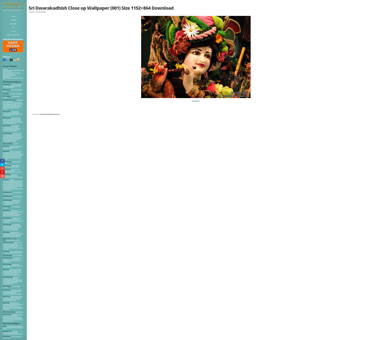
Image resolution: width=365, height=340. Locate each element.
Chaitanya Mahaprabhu (6, 69)
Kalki (9, 73)
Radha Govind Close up (16, 253)
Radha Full (16, 182)
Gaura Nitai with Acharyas (10, 129)
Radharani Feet (13, 123)
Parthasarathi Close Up (9, 152)
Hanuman (7, 102)
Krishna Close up (11, 259)
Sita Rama (16, 188)
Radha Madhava (15, 265)
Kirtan (11, 73)
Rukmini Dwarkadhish (9, 202)
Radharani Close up (11, 141)
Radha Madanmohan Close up (12, 307)
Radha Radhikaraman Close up (10, 283)
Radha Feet (16, 242)
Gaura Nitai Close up (14, 155)
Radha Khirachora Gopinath (10, 299)
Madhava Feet (7, 211)
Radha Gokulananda (9, 327)
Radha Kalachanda (11, 147)
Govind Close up (13, 251)
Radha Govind (7, 253)
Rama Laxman (10, 188)
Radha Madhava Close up (13, 166)
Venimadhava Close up (9, 87)
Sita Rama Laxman (9, 157)
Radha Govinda (15, 114)
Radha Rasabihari (11, 186)
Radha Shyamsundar (15, 319)
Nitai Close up (20, 93)
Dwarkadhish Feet (8, 201)
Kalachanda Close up (14, 146)
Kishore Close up (11, 127)
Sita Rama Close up (13, 106)
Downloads (41, 12)
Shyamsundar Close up (9, 175)
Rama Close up (10, 104)
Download (196, 101)
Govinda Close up (11, 112)
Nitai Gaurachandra (16, 137)
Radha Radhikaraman (9, 282)
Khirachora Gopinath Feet (10, 297)
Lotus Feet (9, 74)
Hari (12, 336)
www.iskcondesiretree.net (50, 114)
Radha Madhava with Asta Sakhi (12, 215)
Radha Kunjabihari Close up (14, 274)
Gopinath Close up (8, 136)
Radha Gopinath (7, 77)
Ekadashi (19, 70)
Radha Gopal (13, 89)
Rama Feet (16, 104)
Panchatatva (10, 197)
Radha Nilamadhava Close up (15, 172)
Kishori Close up (8, 128)
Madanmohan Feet (8, 304)
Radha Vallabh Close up (11, 220)
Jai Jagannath (7, 72)
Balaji (11, 269)
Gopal (14, 134)
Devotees (15, 70)
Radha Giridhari (19, 312)
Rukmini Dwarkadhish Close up (11, 203)
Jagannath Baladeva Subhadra (11, 207)
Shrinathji (9, 75)
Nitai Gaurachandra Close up (13, 138)
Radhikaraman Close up (9, 279)
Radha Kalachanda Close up (10, 148)
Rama (6, 76)
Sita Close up (17, 183)
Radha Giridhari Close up (13, 229)
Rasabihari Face (10, 183)
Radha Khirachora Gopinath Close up (11, 299)
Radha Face (11, 182)
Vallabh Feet (7, 222)
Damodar (11, 70)
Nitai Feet (9, 137)
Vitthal (12, 78)
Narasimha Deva (14, 211)
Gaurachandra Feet (8, 134)
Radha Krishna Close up (10, 122)
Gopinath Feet (16, 136)
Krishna (15, 73)
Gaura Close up (12, 93)
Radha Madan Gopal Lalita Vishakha (12, 236)
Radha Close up (15, 84)
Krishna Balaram (8, 281)
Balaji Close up (15, 269)
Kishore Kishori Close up (11, 130)
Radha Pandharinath (17, 255)
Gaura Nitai (15, 143)
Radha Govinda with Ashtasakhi (14, 294)
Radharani (16, 78)
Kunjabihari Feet (8, 272)
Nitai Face (6, 182)
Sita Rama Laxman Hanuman (11, 108)
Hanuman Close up (14, 102)
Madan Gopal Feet (8, 233)
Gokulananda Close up (12, 326)
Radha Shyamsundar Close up (16, 177)
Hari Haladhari (16, 336)
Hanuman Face (13, 181)
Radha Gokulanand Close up (10, 105)
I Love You (8, 71)
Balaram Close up (15, 314)
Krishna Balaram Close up (12, 306)
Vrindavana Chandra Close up (11, 247)
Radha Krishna (15, 260)
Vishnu (9, 78)
